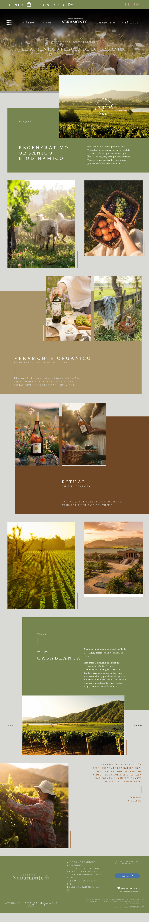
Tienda (15, 5)
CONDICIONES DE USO (119, 899)
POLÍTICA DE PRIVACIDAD (97, 899)
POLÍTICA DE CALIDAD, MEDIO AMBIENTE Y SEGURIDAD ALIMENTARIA (115, 901)
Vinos (47, 23)
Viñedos (29, 23)
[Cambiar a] (129, 4)
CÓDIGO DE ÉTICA (137, 906)
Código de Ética (137, 899)
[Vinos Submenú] (53, 22)
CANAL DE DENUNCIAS (135, 904)
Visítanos (130, 23)
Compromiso (105, 23)
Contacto (53, 5)
